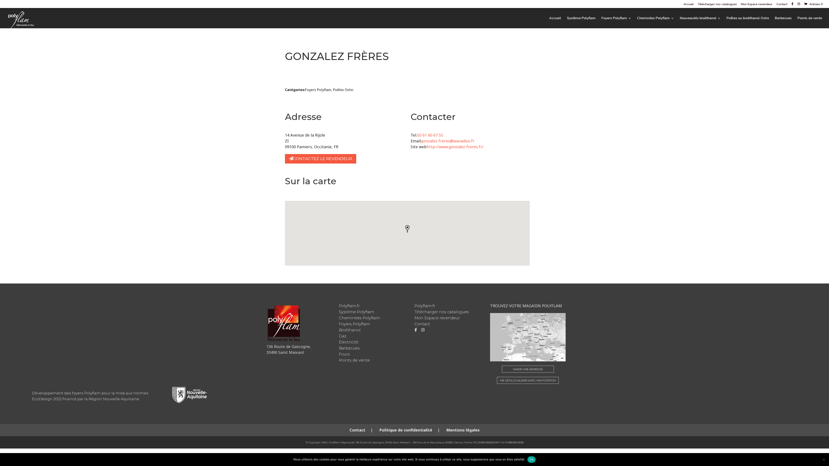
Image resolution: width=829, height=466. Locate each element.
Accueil (688, 4)
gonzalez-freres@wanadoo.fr (448, 140)
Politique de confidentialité (405, 430)
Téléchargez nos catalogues (717, 4)
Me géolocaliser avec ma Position (528, 380)
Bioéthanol (350, 330)
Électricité (348, 342)
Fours (344, 354)
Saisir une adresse (528, 369)
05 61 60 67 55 (430, 135)
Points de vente (809, 18)
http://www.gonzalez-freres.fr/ (455, 146)
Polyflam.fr (349, 306)
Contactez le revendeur (322, 158)
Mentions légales (462, 430)
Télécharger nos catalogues (441, 312)
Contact (782, 4)
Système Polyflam (581, 18)
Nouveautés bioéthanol (698, 18)
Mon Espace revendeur (756, 4)
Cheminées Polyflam (653, 18)
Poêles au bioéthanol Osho (747, 18)
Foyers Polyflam (614, 18)
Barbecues (783, 18)
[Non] (823, 459)
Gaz (342, 336)
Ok (531, 459)
